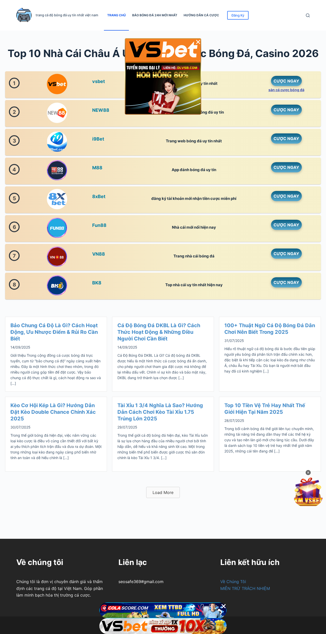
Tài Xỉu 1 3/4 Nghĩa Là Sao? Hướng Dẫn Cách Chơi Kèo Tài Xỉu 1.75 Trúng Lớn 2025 (160, 412)
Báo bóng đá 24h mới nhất (154, 15)
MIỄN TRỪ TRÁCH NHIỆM (245, 588)
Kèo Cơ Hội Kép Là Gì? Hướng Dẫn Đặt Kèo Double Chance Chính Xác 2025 (53, 412)
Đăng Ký (238, 15)
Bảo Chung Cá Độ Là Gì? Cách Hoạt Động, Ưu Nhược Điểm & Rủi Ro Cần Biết (54, 332)
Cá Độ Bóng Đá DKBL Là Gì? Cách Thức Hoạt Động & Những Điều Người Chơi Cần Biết (158, 332)
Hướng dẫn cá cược (201, 15)
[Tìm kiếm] (308, 15)
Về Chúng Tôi (233, 581)
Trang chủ (116, 15)
